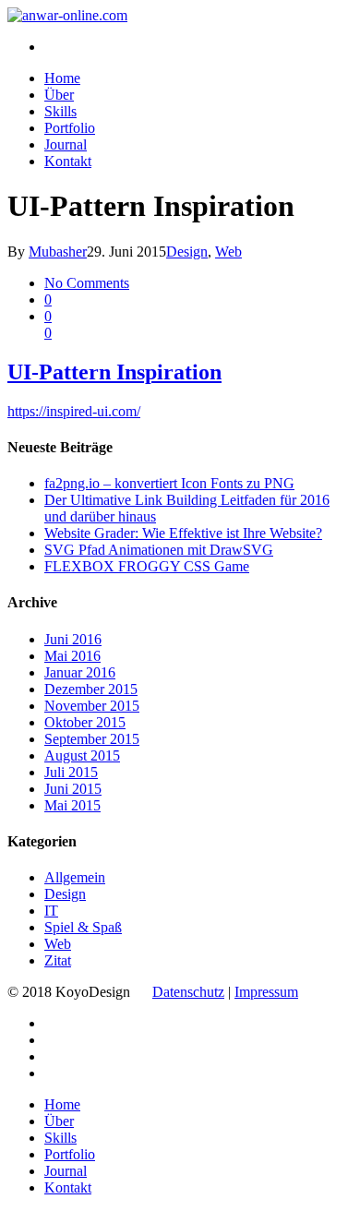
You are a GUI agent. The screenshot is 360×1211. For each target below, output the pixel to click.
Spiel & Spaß (83, 927)
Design (187, 251)
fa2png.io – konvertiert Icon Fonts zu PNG (169, 483)
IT (51, 910)
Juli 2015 (71, 772)
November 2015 (91, 705)
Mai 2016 (72, 656)
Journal (65, 144)
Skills (60, 111)
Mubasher (58, 251)
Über (59, 94)
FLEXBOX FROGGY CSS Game (146, 566)
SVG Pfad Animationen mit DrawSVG (158, 550)
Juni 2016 (73, 639)
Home (62, 78)
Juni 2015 (73, 789)
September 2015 (91, 739)
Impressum (266, 992)
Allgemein (74, 877)
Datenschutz (188, 992)
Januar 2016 (79, 672)
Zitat (57, 960)
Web (228, 251)
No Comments (86, 283)
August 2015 (82, 755)
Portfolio (69, 128)
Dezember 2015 (91, 689)
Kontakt (67, 161)
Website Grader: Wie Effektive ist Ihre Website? (183, 533)
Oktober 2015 (85, 722)
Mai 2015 (72, 805)
